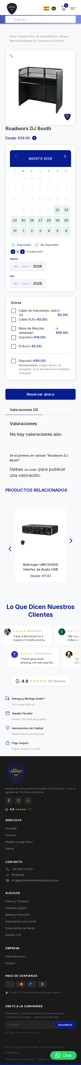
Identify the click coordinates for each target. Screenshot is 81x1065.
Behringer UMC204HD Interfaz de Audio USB (40, 566)
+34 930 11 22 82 (22, 869)
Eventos (10, 835)
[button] (11, 56)
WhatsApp (18, 874)
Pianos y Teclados (17, 901)
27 (40, 220)
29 (58, 220)
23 (66, 210)
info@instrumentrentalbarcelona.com (35, 880)
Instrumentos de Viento (20, 928)
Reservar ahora (40, 394)
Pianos (9, 848)
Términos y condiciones (19, 1059)
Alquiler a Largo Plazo (19, 842)
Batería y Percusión (17, 914)
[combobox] (43, 19)
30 (66, 220)
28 (49, 220)
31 (14, 231)
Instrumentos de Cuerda (20, 921)
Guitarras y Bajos (16, 908)
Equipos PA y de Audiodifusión (38, 36)
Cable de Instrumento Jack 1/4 (43, 313)
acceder (30, 470)
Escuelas (11, 828)
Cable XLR (33, 319)
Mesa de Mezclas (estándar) (43, 330)
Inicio (13, 36)
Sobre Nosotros (15, 956)
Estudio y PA (13, 935)
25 (23, 220)
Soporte (32, 337)
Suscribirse (65, 1024)
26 (32, 220)
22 (57, 210)
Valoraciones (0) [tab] (24, 410)
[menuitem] (46, 8)
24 (15, 220)
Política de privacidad (51, 1059)
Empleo (10, 963)
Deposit (32, 361)
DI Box (30, 346)
